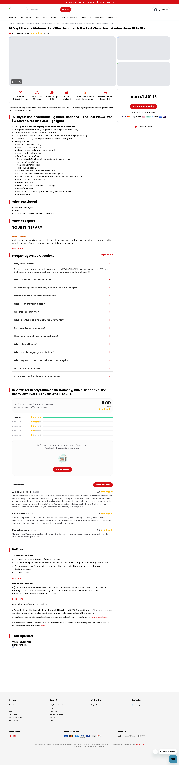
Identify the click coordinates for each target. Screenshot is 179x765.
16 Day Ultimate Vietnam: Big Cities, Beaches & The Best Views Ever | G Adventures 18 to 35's (74, 23)
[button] (70, 99)
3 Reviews (16, 417)
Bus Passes (110, 17)
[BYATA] (120, 736)
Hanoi (29, 23)
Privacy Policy (13, 714)
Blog (10, 711)
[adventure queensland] (130, 736)
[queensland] (142, 736)
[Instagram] (14, 736)
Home (11, 23)
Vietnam (20, 23)
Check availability (143, 106)
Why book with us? (56, 705)
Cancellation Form (56, 714)
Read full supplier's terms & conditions (30, 604)
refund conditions (99, 617)
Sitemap (53, 720)
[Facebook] (10, 736)
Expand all (107, 254)
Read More (17, 248)
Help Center (54, 711)
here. (43, 625)
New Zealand (26, 17)
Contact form (136, 708)
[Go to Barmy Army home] (16, 9)
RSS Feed (53, 717)
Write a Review (62, 469)
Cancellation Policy (15, 717)
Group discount (145, 126)
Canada (54, 17)
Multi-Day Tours (97, 17)
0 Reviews (16, 422)
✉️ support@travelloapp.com (142, 705)
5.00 (27, 33)
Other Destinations (78, 17)
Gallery (18, 82)
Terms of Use (13, 720)
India (64, 17)
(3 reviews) (47, 33)
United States (41, 17)
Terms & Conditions (16, 708)
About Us (12, 705)
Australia (12, 17)
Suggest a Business (98, 705)
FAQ (51, 708)
